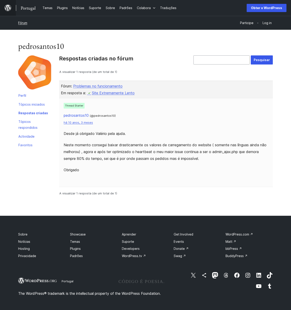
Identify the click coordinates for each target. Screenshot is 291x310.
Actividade (26, 136)
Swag (180, 256)
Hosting (24, 248)
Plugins (75, 248)
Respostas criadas (33, 113)
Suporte (128, 241)
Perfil (22, 95)
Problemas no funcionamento (98, 86)
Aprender (129, 234)
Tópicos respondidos (28, 124)
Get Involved (183, 234)
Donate (181, 248)
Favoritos (25, 145)
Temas (75, 241)
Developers (131, 248)
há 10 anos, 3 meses (78, 122)
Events (179, 241)
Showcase (78, 234)
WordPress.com (239, 234)
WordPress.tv (134, 256)
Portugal (67, 281)
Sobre (23, 234)
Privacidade (27, 256)
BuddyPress (237, 256)
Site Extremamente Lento (113, 93)
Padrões (76, 256)
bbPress (234, 248)
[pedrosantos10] (35, 73)
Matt (231, 241)
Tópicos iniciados (31, 104)
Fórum (22, 23)
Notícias (24, 241)
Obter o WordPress (266, 8)
